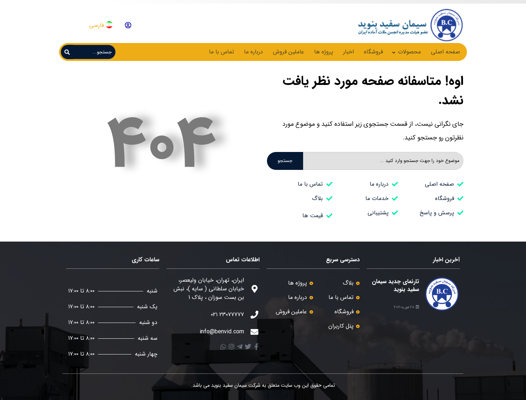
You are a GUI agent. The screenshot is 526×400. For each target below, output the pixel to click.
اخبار (348, 51)
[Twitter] (248, 346)
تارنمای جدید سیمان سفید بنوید (395, 285)
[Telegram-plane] (240, 346)
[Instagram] (231, 346)
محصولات (409, 51)
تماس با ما (221, 51)
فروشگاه (373, 51)
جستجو (285, 161)
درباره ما (253, 51)
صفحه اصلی (445, 51)
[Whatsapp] (223, 346)
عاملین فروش (288, 51)
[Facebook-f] (256, 346)
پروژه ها (323, 51)
